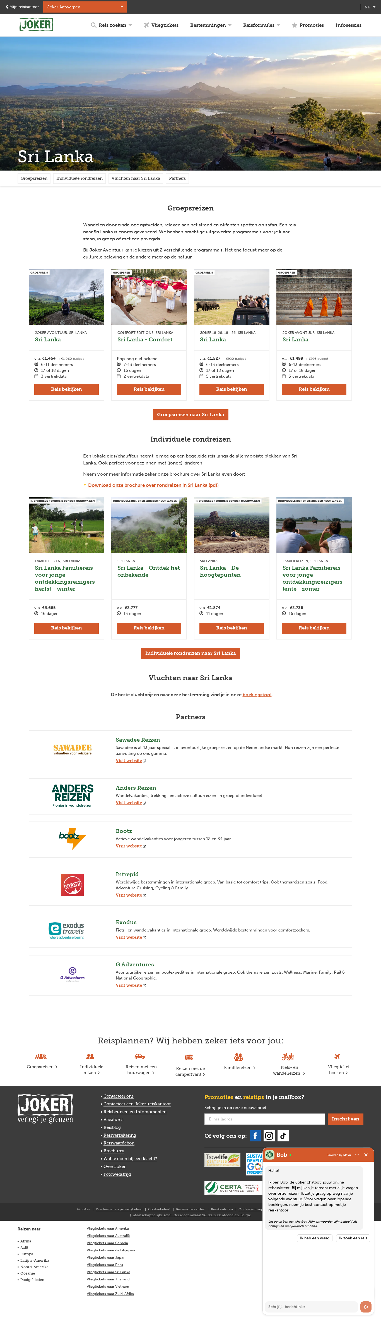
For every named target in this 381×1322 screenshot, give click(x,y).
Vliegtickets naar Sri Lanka (108, 1272)
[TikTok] (283, 1135)
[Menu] (357, 1155)
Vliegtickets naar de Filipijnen (111, 1250)
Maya (347, 1154)
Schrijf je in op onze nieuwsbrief (244, 1108)
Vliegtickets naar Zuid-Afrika (110, 1294)
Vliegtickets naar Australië (108, 1236)
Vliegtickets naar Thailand (108, 1279)
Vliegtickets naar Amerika (108, 1228)
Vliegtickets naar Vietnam (108, 1286)
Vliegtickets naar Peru (105, 1265)
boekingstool (257, 694)
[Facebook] (255, 1135)
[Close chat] (366, 1155)
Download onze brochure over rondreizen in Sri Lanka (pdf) (153, 485)
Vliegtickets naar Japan (106, 1257)
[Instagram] (269, 1135)
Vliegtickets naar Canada (107, 1243)
